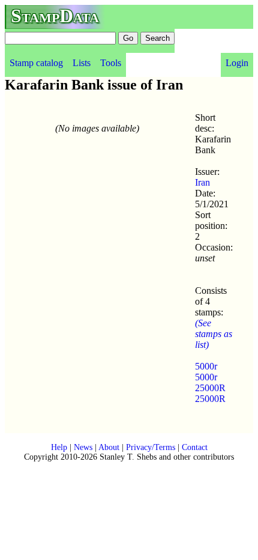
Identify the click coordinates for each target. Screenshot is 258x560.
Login (237, 63)
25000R (210, 388)
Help (59, 447)
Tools (110, 63)
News (83, 447)
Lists (82, 63)
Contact (195, 447)
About (108, 447)
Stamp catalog (36, 63)
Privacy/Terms (150, 447)
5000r (206, 366)
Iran (202, 182)
